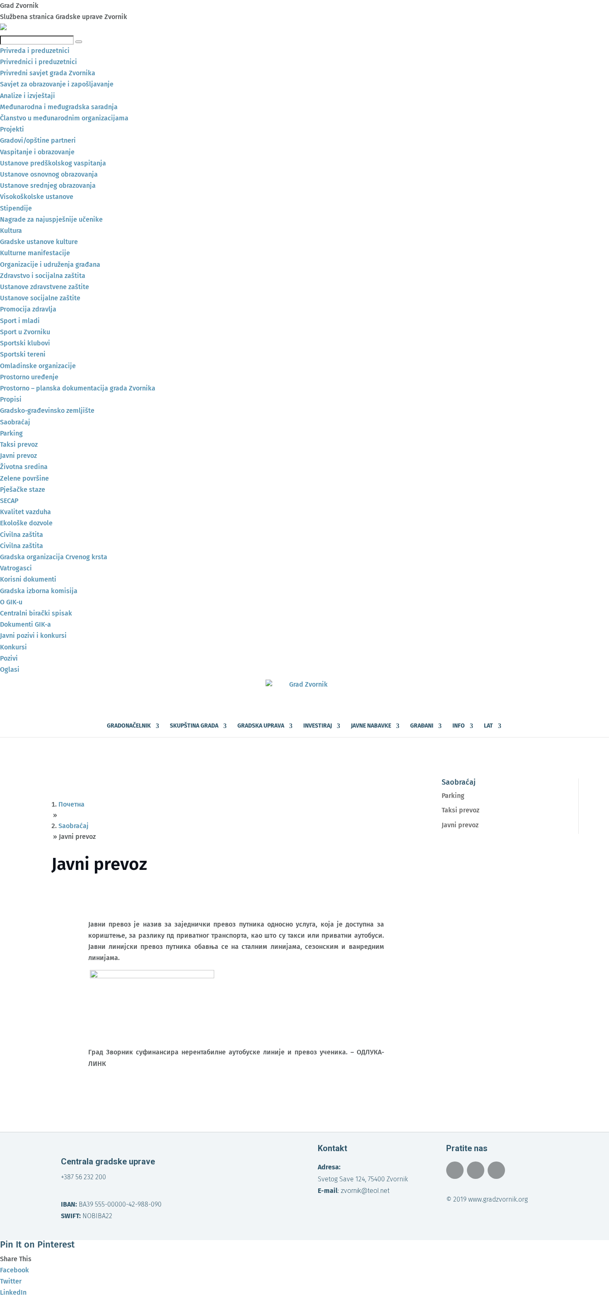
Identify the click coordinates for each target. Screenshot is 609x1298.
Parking (453, 796)
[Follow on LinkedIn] (496, 1170)
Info (458, 726)
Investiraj (317, 726)
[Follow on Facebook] (455, 1170)
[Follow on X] (475, 1170)
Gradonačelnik (129, 726)
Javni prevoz (460, 825)
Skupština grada (194, 726)
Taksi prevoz (460, 810)
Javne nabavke (371, 726)
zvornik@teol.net (365, 1191)
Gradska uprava (260, 726)
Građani (421, 726)
